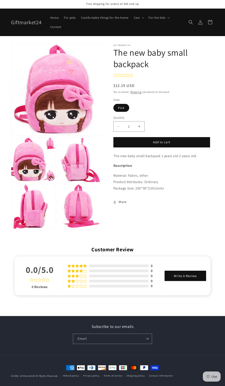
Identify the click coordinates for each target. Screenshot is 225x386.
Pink (121, 108)
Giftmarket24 (27, 375)
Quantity (118, 117)
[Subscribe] (147, 339)
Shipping (136, 92)
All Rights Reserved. (47, 375)
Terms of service (113, 375)
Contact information (161, 375)
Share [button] (122, 202)
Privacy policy (91, 375)
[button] (138, 17)
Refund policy (71, 375)
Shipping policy (136, 375)
